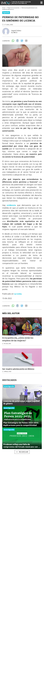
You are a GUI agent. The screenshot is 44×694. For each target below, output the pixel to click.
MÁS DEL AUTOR (11, 313)
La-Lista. (18, 294)
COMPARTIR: (6, 41)
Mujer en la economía (13, 8)
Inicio (3, 8)
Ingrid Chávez (16, 31)
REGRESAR (23, 452)
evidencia (11, 205)
